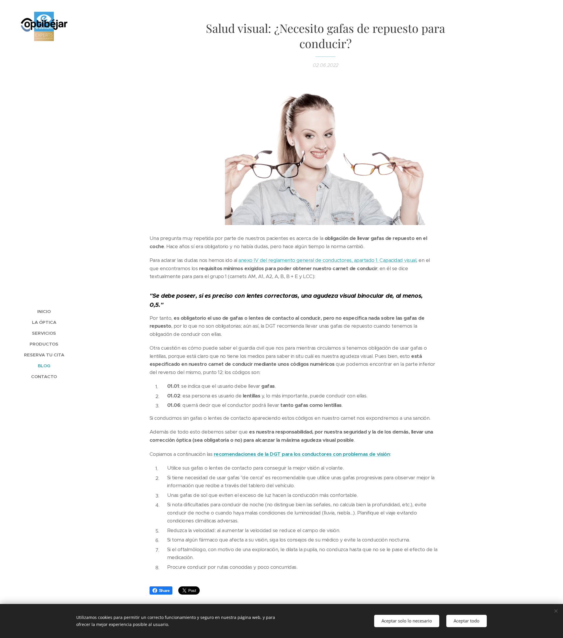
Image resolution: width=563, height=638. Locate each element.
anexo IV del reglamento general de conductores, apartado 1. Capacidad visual (327, 260)
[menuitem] (44, 311)
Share (164, 590)
